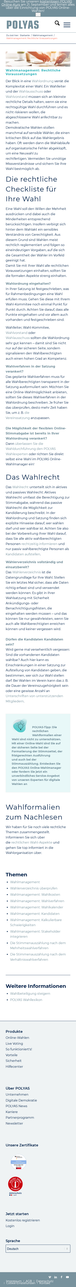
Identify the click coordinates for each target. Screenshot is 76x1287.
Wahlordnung (43, 81)
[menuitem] (55, 24)
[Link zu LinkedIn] (56, 1277)
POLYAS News (16, 1106)
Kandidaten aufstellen (23, 554)
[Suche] (55, 24)
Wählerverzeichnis (26, 572)
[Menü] (65, 24)
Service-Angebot (48, 776)
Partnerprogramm (20, 1117)
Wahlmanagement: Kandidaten (35, 914)
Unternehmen (17, 1094)
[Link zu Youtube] (67, 1277)
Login (10, 1226)
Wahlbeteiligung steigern (30, 993)
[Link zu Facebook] (62, 1277)
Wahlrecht (20, 487)
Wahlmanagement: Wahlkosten (35, 894)
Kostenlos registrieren (23, 1220)
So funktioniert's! (19, 1049)
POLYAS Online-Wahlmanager (39, 768)
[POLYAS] (31, 24)
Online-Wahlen (17, 1038)
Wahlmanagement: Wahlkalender (36, 907)
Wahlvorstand (16, 97)
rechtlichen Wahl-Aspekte (31, 842)
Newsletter (14, 1123)
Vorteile (12, 1055)
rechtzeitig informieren (39, 544)
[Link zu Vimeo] (50, 1277)
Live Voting (14, 1043)
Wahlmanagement (25, 882)
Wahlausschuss (31, 91)
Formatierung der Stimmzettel (34, 751)
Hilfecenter (14, 1066)
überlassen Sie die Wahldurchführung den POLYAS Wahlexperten (31, 449)
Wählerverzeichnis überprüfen (33, 888)
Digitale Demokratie (21, 1100)
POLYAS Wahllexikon (26, 1000)
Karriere (12, 1112)
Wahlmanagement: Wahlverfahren (37, 901)
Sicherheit (14, 1061)
